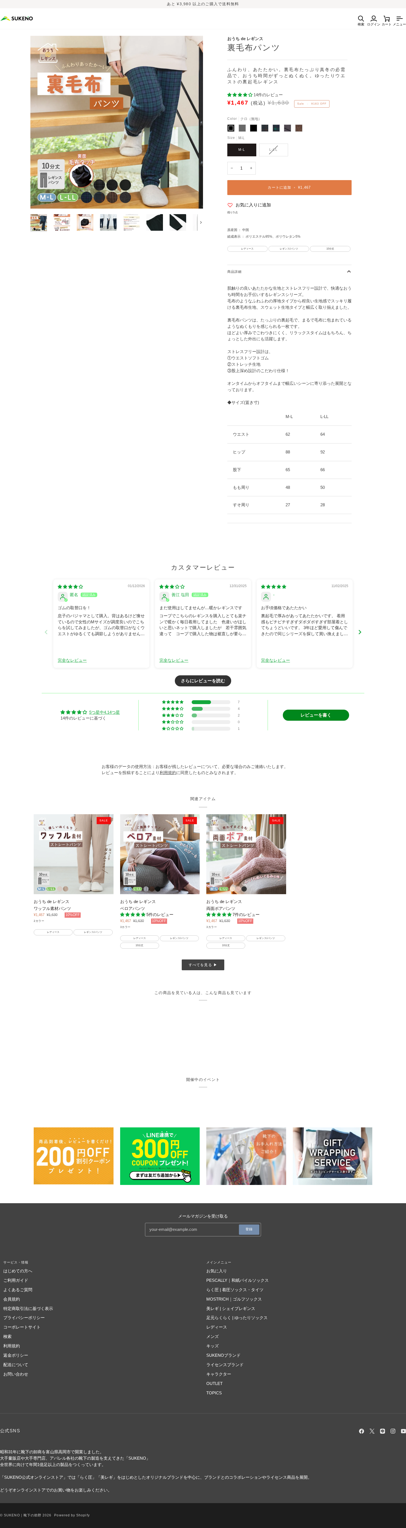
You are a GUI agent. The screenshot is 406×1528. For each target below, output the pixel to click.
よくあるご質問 (17, 1289)
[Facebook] (361, 1431)
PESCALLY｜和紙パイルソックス (237, 1280)
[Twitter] (372, 1431)
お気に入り (216, 1270)
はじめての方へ (17, 1270)
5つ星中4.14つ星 (104, 712)
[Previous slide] (46, 632)
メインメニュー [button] (219, 1262)
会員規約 (11, 1299)
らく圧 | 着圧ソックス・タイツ (234, 1289)
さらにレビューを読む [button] (203, 680)
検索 (7, 1336)
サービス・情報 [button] (16, 1262)
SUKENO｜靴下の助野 (22, 1515)
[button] (240, 94)
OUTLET (214, 1383)
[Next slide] (359, 632)
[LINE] (382, 1431)
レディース (216, 1327)
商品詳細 (234, 272)
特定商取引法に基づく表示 (28, 1308)
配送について (15, 1364)
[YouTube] (403, 1431)
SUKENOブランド (223, 1355)
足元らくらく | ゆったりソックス (237, 1317)
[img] (70, 586)
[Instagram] (393, 1431)
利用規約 (11, 1345)
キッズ (212, 1345)
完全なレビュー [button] (72, 660)
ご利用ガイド (15, 1280)
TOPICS (214, 1392)
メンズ (212, 1336)
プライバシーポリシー (24, 1317)
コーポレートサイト (22, 1327)
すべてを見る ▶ (203, 965)
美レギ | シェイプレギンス (230, 1308)
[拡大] (116, 122)
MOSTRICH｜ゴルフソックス (234, 1299)
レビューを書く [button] (315, 715)
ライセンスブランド (225, 1364)
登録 (249, 1229)
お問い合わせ (15, 1374)
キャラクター (218, 1374)
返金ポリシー (15, 1355)
